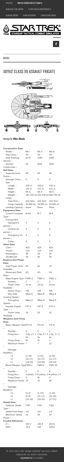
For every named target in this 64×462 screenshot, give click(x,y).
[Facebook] (56, 44)
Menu (6, 58)
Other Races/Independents (39, 9)
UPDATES (9, 3)
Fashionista (26, 457)
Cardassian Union (48, 15)
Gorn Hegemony (29, 15)
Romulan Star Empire (14, 9)
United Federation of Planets (30, 3)
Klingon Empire (12, 15)
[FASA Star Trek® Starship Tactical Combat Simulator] (32, 29)
